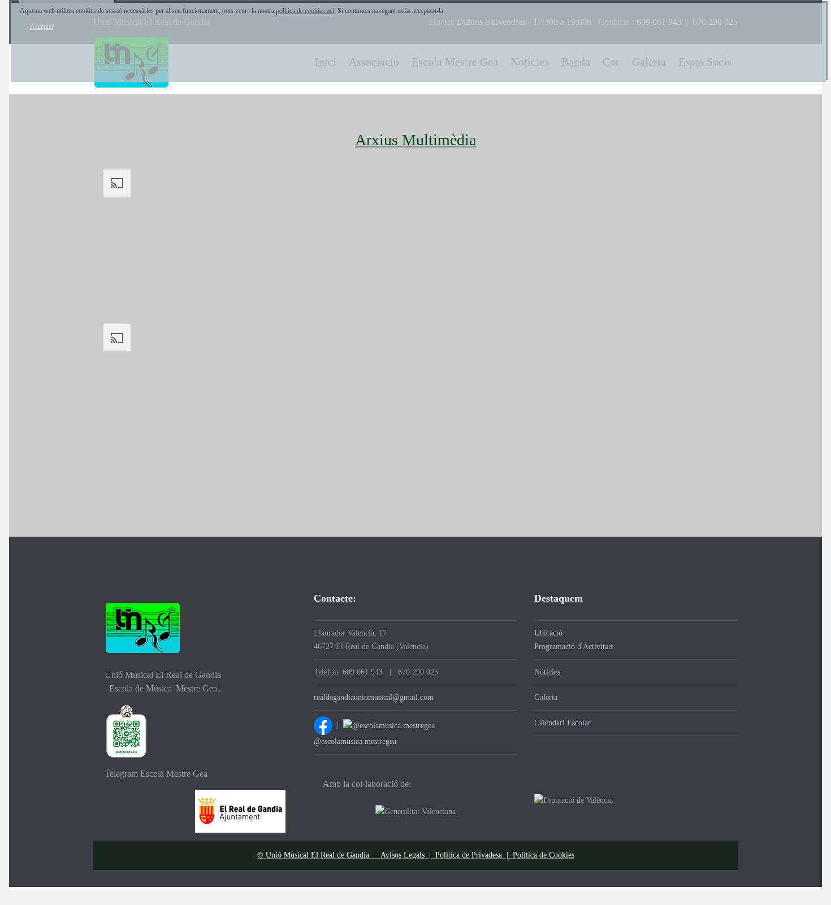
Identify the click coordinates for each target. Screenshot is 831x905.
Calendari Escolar (562, 723)
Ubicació (548, 633)
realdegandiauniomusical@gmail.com (374, 697)
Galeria (545, 697)
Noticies (547, 672)
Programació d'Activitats (573, 646)
